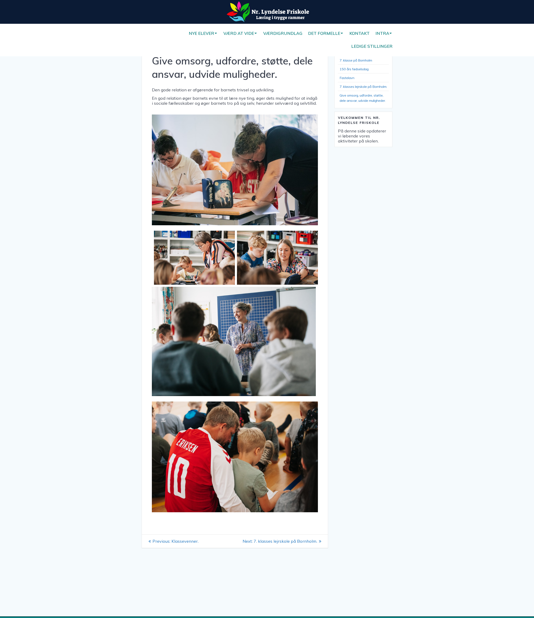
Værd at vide (238, 33)
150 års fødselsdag (354, 69)
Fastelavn (347, 78)
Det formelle (324, 33)
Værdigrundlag (282, 33)
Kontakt (359, 33)
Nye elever (201, 33)
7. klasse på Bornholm (356, 60)
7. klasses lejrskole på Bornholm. (363, 86)
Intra (382, 33)
